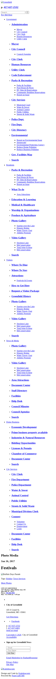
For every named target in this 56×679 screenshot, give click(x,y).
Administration (19, 24)
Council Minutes (20, 406)
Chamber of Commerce (23, 453)
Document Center (20, 385)
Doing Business (12, 422)
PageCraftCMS (18, 676)
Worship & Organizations (25, 210)
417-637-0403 (14, 628)
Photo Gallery (18, 220)
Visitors (9, 260)
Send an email (12, 630)
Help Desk (16, 401)
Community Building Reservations (31, 92)
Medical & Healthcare (23, 204)
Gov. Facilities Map (21, 154)
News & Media (12, 341)
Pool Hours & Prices (25, 88)
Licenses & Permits (21, 448)
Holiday (9, 579)
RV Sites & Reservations (27, 90)
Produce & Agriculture (23, 215)
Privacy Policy (12, 662)
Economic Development (24, 427)
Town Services (19, 579)
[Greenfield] (6, 2)
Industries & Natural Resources (28, 437)
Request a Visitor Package (25, 291)
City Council (22, 32)
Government (11, 19)
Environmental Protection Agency (31, 145)
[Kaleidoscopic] (8, 669)
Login (19, 529)
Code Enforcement (21, 75)
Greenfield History (21, 296)
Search (15, 160)
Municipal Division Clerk (24, 511)
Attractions (17, 275)
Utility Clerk (22, 39)
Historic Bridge (23, 228)
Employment (22, 526)
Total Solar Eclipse (24, 247)
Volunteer (21, 522)
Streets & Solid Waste (26, 114)
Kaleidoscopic (24, 673)
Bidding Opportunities (23, 443)
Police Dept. (17, 119)
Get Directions (12, 617)
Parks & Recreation (22, 80)
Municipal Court (23, 105)
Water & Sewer (23, 107)
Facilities (16, 396)
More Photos (6, 583)
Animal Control (23, 109)
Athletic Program (24, 233)
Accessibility (11, 637)
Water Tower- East (24, 230)
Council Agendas (24, 54)
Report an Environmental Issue (29, 140)
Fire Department (20, 479)
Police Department (21, 484)
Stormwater (21, 142)
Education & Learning (23, 199)
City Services (18, 99)
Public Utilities (23, 112)
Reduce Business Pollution (28, 149)
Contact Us (21, 524)
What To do (17, 189)
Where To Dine (19, 265)
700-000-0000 (10, 593)
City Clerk (21, 34)
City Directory (19, 130)
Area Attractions (23, 194)
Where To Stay (19, 270)
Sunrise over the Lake (26, 226)
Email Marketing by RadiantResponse (22, 658)
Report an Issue (23, 95)
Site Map (10, 664)
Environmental (19, 135)
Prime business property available (29, 432)
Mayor (19, 29)
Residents (10, 165)
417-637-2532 (11, 7)
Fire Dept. (16, 124)
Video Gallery (18, 237)
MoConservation (23, 245)
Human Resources (24, 36)
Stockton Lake (23, 243)
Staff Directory (19, 390)
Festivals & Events (24, 280)
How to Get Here (20, 285)
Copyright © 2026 (13, 635)
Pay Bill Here (6, 15)
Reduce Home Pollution (26, 147)
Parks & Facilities (24, 85)
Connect (15, 516)
